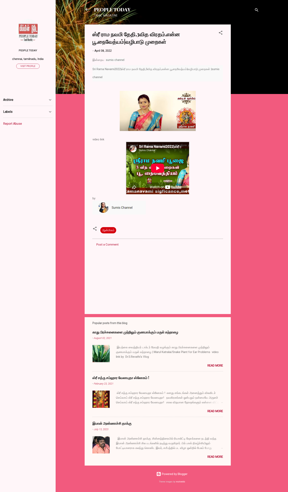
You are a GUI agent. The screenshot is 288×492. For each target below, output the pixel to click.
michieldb (180, 481)
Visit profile (27, 66)
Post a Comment (107, 244)
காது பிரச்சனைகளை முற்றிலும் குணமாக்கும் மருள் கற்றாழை (135, 332)
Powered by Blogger (174, 474)
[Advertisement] (246, 83)
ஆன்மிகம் (108, 230)
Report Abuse (12, 123)
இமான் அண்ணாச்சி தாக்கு (112, 423)
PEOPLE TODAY (112, 9)
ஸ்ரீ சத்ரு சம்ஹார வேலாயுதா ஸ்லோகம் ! (120, 377)
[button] (220, 33)
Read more (215, 365)
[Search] (256, 11)
